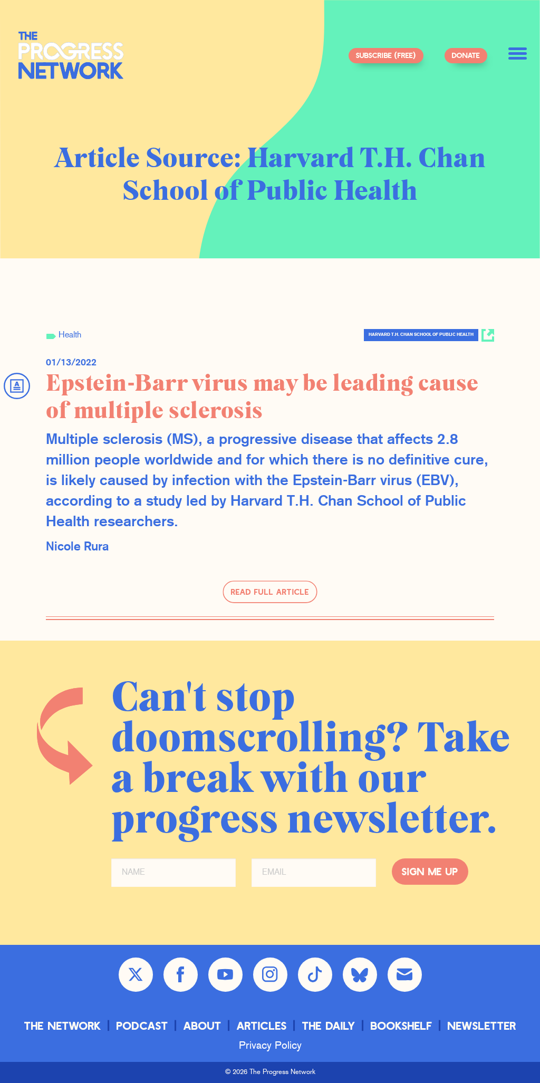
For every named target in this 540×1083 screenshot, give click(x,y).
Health (70, 335)
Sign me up (430, 871)
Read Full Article (269, 591)
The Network (62, 1025)
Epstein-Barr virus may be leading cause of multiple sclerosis (262, 397)
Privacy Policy (270, 1046)
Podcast (142, 1025)
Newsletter (482, 1025)
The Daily (328, 1025)
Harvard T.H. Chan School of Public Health (421, 335)
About (202, 1025)
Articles (262, 1025)
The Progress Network (71, 55)
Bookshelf (401, 1025)
